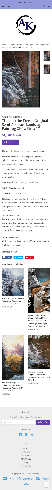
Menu (7, 6)
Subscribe (43, 422)
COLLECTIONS (26, 455)
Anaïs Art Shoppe (33, 473)
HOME (26, 448)
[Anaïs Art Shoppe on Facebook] (20, 435)
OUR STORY (26, 459)
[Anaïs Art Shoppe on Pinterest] (26, 435)
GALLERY (26, 452)
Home (4, 45)
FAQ (26, 462)
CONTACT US (26, 466)
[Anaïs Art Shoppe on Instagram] (32, 435)
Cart (48, 7)
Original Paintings (16, 45)
